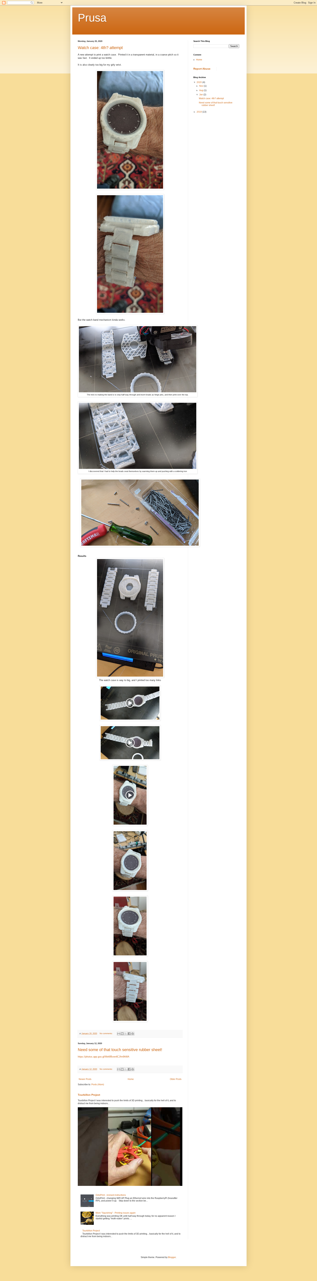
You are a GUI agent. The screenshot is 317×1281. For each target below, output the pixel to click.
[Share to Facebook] (129, 1033)
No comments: (106, 1033)
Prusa (92, 18)
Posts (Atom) (97, 1084)
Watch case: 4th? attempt (100, 47)
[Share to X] (125, 1033)
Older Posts (175, 1079)
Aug (201, 90)
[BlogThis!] (122, 1033)
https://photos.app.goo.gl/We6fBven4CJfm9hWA (103, 1056)
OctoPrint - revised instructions (111, 1195)
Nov (201, 86)
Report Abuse (201, 68)
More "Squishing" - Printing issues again (116, 1213)
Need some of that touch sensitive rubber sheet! (120, 1049)
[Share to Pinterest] (132, 1033)
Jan (201, 94)
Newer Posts (85, 1079)
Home (131, 1079)
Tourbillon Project (89, 1094)
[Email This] (119, 1033)
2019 (199, 112)
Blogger (172, 1257)
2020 (199, 82)
